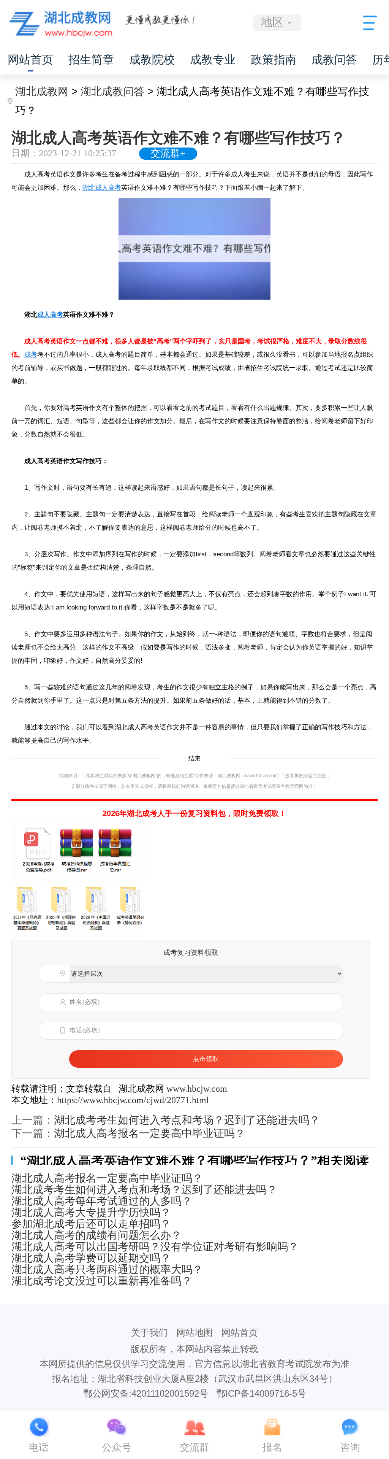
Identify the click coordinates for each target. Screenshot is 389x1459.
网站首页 (30, 59)
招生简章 (91, 59)
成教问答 (334, 59)
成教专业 (213, 59)
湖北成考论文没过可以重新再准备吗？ (101, 1281)
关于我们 (149, 1332)
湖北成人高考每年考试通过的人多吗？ (101, 1201)
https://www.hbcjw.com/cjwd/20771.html (133, 1100)
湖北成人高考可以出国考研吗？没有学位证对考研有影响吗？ (155, 1247)
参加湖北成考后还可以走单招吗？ (91, 1224)
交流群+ (168, 153)
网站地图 (194, 1332)
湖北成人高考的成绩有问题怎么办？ (96, 1235)
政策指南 (273, 59)
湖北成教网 (41, 91)
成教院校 (152, 59)
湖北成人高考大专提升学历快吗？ (91, 1212)
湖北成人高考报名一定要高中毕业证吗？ (149, 1133)
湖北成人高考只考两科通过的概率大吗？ (107, 1269)
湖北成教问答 (112, 91)
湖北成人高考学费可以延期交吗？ (91, 1258)
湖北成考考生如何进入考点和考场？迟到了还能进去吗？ (187, 1120)
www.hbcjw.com (196, 1089)
